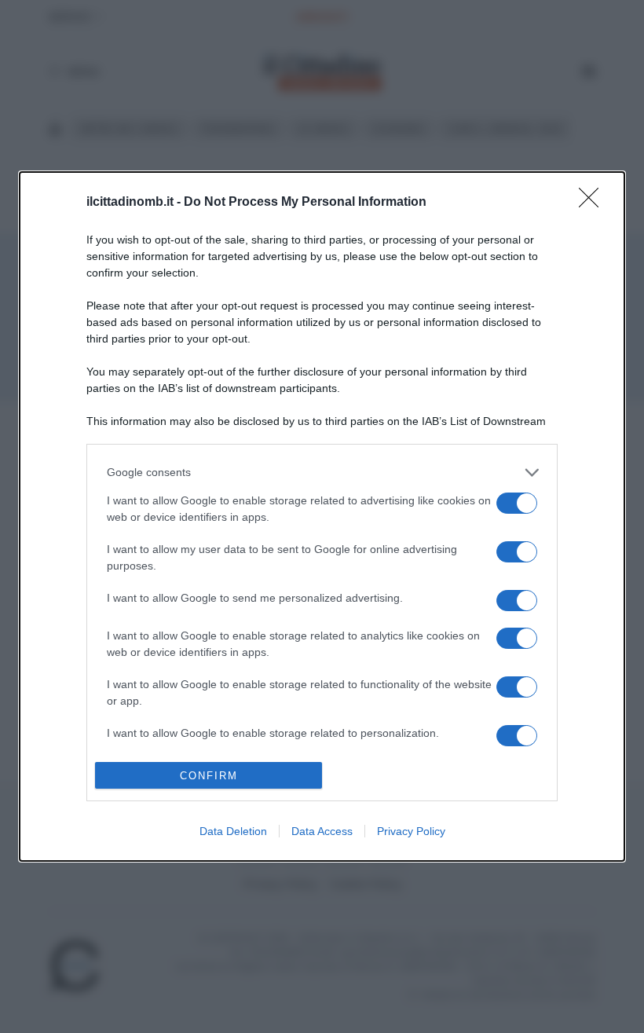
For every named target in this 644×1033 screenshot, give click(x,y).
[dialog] (322, 517)
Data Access (322, 831)
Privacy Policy (411, 831)
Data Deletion (233, 831)
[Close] (594, 203)
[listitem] (322, 472)
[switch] (516, 503)
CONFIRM (209, 776)
